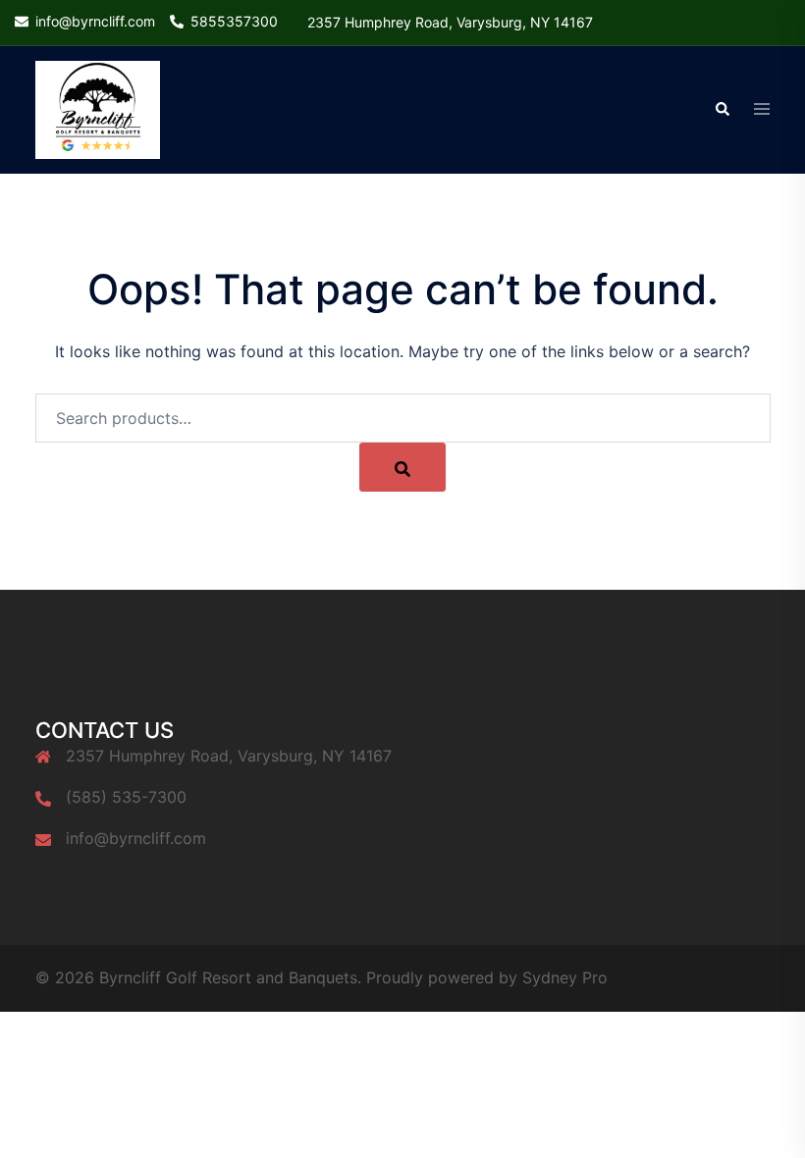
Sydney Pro (565, 977)
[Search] (402, 467)
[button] (721, 110)
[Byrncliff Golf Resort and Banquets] (97, 109)
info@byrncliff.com (136, 838)
